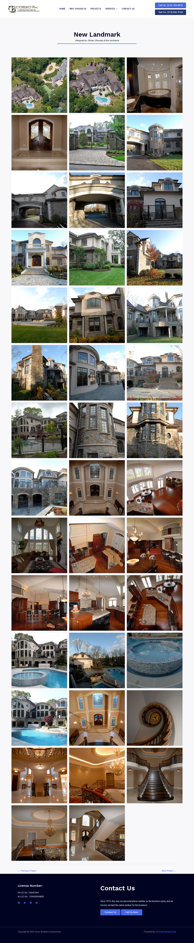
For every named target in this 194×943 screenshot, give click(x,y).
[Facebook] (19, 903)
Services (110, 9)
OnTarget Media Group (166, 931)
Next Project (169, 871)
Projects (96, 9)
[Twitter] (25, 903)
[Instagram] (37, 903)
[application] (116, 8)
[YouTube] (31, 903)
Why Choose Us (78, 9)
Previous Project (27, 871)
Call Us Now (131, 912)
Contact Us (128, 9)
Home (62, 9)
